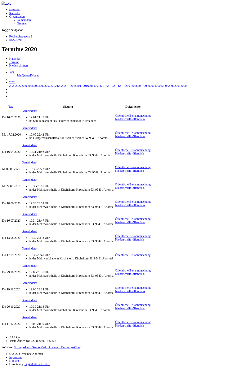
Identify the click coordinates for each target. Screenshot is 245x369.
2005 (153, 85)
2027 (18, 85)
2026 (24, 85)
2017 (80, 85)
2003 (165, 85)
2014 (98, 85)
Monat (35, 75)
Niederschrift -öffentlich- (130, 119)
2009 (128, 85)
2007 (141, 85)
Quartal (26, 75)
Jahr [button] (11, 72)
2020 (61, 85)
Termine (14, 62)
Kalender (14, 13)
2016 (86, 85)
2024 (37, 85)
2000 (183, 85)
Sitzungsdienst (47, 347)
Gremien (22, 23)
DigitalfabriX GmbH (37, 364)
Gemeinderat (24, 20)
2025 (31, 85)
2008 (134, 85)
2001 (177, 85)
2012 (110, 85)
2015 (92, 85)
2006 (147, 85)
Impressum (15, 357)
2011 (116, 85)
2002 (171, 85)
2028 (12, 85)
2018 (73, 85)
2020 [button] (12, 82)
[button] (17, 16)
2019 (67, 85)
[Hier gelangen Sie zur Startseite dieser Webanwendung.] (6, 3)
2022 (49, 85)
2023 (43, 85)
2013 (104, 85)
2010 (122, 85)
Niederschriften (18, 65)
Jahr (19, 75)
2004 (159, 85)
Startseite (14, 9)
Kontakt (14, 360)
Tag (10, 106)
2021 (55, 85)
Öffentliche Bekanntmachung (133, 115)
